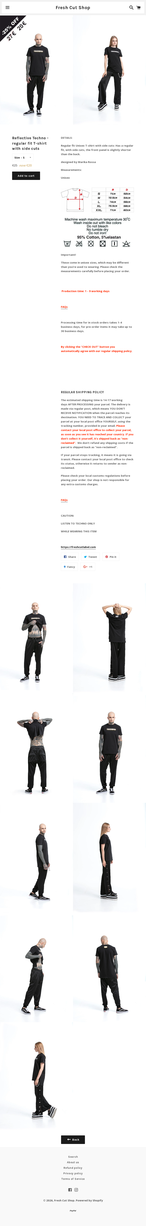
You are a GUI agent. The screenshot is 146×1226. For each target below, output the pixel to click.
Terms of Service (73, 1179)
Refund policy (73, 1167)
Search (73, 1156)
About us (73, 1162)
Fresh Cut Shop (73, 7)
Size (17, 157)
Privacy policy (73, 1173)
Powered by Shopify (89, 1200)
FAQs (64, 307)
